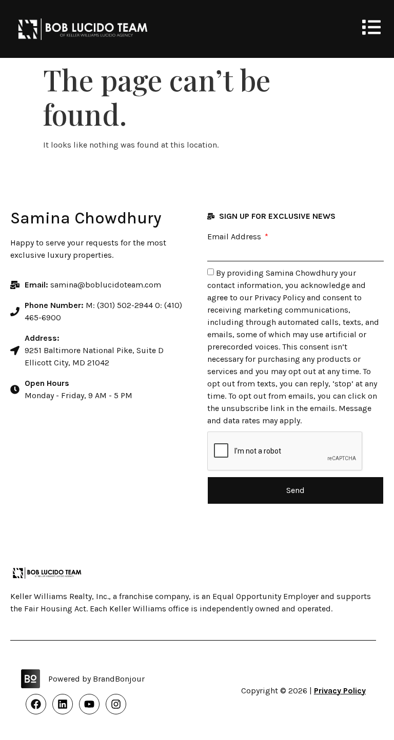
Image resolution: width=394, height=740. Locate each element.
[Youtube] (89, 704)
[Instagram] (116, 704)
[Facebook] (36, 704)
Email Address (235, 237)
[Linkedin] (62, 704)
